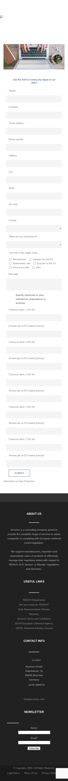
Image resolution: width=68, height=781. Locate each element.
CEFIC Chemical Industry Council (34, 628)
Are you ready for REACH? (34, 604)
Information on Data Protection (18, 481)
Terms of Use (31, 773)
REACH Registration (34, 600)
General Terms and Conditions (34, 618)
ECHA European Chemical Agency (34, 623)
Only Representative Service (34, 609)
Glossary (34, 614)
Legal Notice (13, 773)
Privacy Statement (51, 773)
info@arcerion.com (34, 699)
